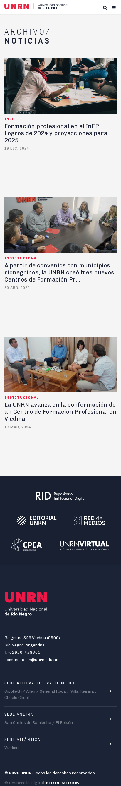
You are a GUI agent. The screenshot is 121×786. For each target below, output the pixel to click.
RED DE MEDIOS (62, 782)
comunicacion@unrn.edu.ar (31, 659)
